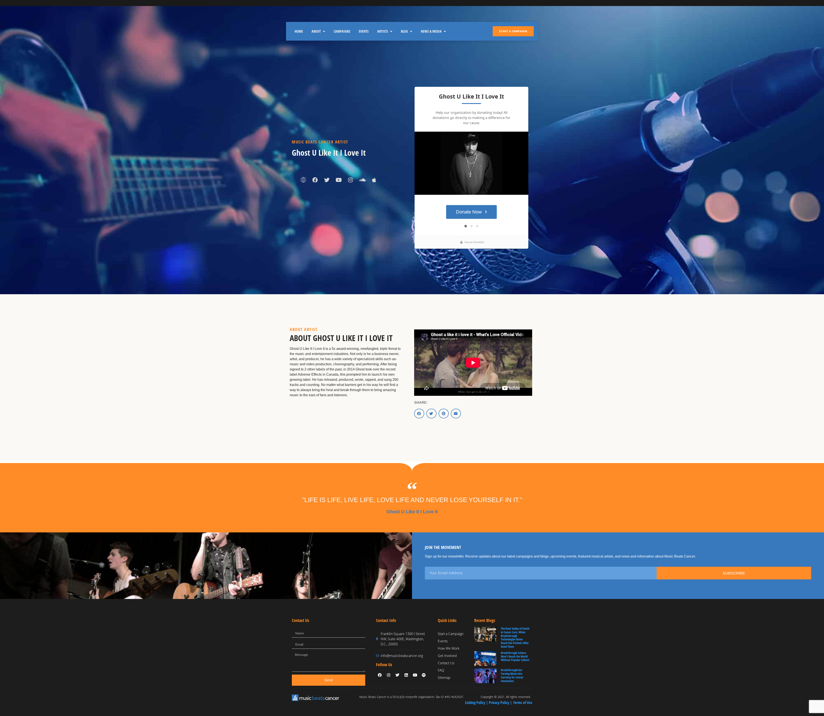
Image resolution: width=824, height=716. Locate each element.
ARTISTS (382, 31)
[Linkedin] (406, 675)
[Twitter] (326, 180)
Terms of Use (522, 702)
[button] (419, 413)
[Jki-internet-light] (303, 180)
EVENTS (364, 31)
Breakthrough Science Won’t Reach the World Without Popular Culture (515, 656)
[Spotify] (424, 675)
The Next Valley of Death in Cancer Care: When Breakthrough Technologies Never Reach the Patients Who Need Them (515, 637)
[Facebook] (315, 180)
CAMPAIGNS (342, 31)
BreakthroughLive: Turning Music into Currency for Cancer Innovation (512, 675)
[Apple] (374, 180)
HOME (299, 31)
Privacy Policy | (501, 702)
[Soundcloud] (362, 180)
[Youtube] (338, 180)
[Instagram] (350, 180)
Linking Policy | (477, 702)
